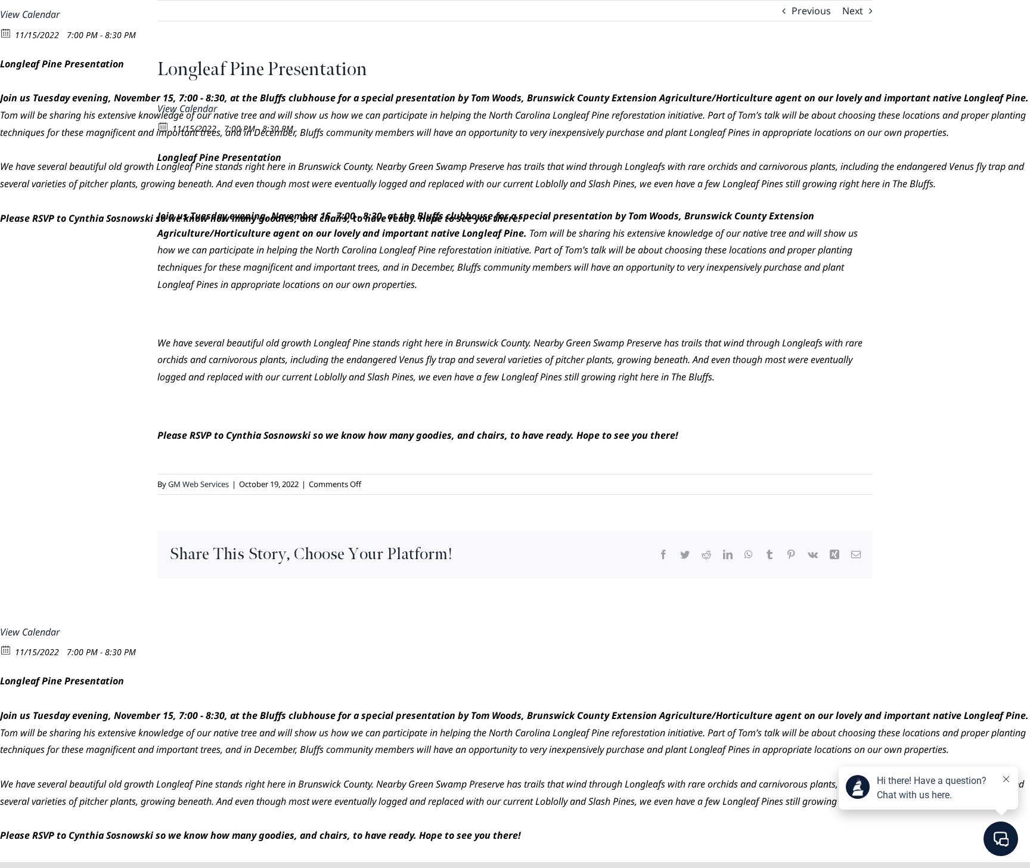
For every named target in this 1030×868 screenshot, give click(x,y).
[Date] (6, 32)
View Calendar (30, 14)
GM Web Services (198, 484)
